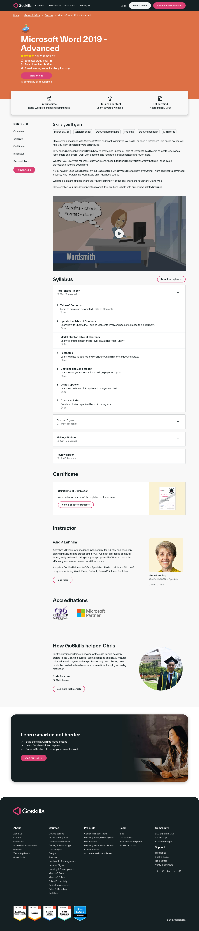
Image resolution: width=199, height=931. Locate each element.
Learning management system (99, 837)
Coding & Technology (60, 845)
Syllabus (18, 138)
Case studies (126, 837)
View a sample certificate (76, 504)
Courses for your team (95, 833)
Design (52, 853)
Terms (16, 853)
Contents (20, 124)
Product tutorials (128, 845)
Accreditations (21, 161)
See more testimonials (69, 689)
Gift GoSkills (19, 857)
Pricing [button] (84, 5)
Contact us (160, 853)
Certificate (19, 146)
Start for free (32, 758)
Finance (53, 857)
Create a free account (169, 5)
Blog (122, 833)
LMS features (90, 841)
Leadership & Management (62, 861)
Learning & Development (61, 869)
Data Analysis (55, 849)
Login (123, 5)
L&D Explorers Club (164, 833)
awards (33, 845)
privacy (26, 853)
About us (17, 833)
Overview (18, 131)
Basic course (105, 170)
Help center (161, 860)
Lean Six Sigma (56, 865)
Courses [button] (39, 5)
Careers (17, 837)
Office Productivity (58, 881)
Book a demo (140, 5)
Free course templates (131, 841)
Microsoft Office (32, 15)
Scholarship (161, 837)
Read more (63, 580)
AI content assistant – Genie (98, 853)
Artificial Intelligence (59, 837)
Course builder (91, 849)
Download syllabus (171, 279)
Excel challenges (163, 841)
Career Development (59, 841)
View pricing (36, 75)
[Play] (119, 233)
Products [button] (54, 5)
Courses (49, 15)
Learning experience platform (99, 845)
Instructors (18, 841)
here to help (119, 187)
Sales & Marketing (58, 889)
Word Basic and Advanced (96, 174)
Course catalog (56, 833)
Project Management (59, 885)
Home (16, 15)
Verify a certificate (164, 865)
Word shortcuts (135, 180)
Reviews (17, 849)
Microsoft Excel (56, 873)
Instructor (18, 153)
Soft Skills (53, 893)
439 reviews (48, 55)
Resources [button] (69, 5)
